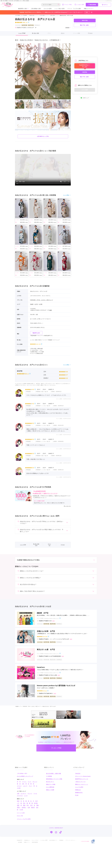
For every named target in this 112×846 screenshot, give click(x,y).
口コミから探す (48, 8)
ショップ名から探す (59, 8)
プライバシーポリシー (70, 840)
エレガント (23, 793)
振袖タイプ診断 (50, 789)
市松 (37, 807)
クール (35, 793)
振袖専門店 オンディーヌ (81, 779)
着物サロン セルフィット (81, 784)
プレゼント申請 (68, 4)
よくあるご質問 (80, 4)
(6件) (46, 690)
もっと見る (66, 195)
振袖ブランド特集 (50, 784)
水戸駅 (40, 304)
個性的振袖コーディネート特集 (54, 779)
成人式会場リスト (53, 840)
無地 (18, 801)
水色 (23, 783)
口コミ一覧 (20, 815)
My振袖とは (27, 840)
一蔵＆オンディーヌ (80, 781)
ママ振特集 (49, 776)
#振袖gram (78, 789)
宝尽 (31, 805)
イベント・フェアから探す (74, 8)
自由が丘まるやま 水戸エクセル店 (49, 706)
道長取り (24, 807)
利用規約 (61, 840)
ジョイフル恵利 (79, 787)
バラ (18, 803)
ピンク (29, 781)
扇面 (18, 805)
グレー (30, 786)
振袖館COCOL (79, 792)
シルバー (25, 786)
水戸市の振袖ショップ (44, 15)
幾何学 (33, 807)
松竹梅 (35, 803)
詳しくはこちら (67, 506)
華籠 (24, 805)
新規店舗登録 (35, 842)
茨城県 (31, 304)
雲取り (18, 807)
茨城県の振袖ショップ (33, 15)
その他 (18, 788)
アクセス (90, 33)
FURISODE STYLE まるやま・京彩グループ (41, 300)
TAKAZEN (77, 773)
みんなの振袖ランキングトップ (25, 776)
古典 (18, 793)
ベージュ (24, 781)
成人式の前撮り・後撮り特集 (53, 773)
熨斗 (28, 805)
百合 (24, 803)
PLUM (76, 795)
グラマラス (20, 795)
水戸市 (36, 304)
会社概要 (20, 842)
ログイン (106, 4)
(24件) (46, 636)
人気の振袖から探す (36, 8)
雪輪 (37, 805)
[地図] (50, 310)
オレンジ (35, 781)
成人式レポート (50, 781)
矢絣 (29, 807)
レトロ (25, 795)
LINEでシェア (86, 97)
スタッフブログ (35, 840)
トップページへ (108, 0)
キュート (30, 793)
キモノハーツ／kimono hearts (83, 776)
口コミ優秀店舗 (50, 787)
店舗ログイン (27, 842)
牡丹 (36, 801)
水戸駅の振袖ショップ (54, 15)
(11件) (26, 22)
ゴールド (19, 786)
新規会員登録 (93, 4)
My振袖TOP (19, 840)
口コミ (63, 33)
